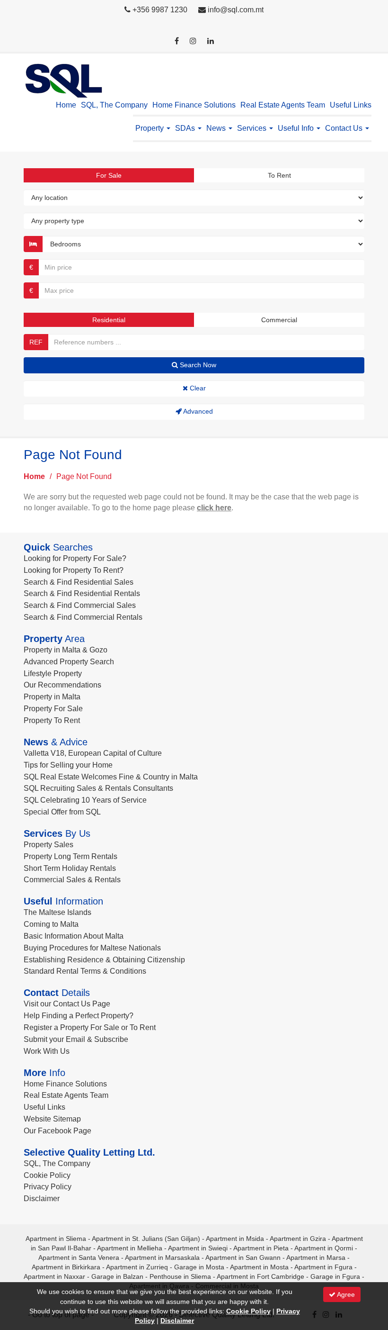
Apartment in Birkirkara (66, 1267)
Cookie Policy (47, 1175)
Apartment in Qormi (323, 1248)
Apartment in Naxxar (54, 1276)
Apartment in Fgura (323, 1267)
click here (214, 508)
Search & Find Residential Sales (78, 582)
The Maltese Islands (57, 912)
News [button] (217, 128)
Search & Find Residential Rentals (82, 593)
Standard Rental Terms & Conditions (85, 971)
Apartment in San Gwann (243, 1257)
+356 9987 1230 (159, 10)
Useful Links (350, 105)
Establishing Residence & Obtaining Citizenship (104, 960)
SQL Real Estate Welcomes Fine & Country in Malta (111, 777)
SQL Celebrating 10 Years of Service (85, 800)
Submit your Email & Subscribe (76, 1039)
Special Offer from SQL (62, 812)
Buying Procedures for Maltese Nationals (92, 948)
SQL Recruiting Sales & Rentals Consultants (98, 788)
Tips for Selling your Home (68, 765)
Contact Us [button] (344, 128)
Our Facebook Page (57, 1131)
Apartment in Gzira (298, 1238)
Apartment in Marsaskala (162, 1257)
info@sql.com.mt (236, 10)
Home (66, 105)
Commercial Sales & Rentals (72, 880)
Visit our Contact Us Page (67, 1004)
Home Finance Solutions (194, 105)
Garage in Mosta (199, 1267)
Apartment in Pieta (261, 1248)
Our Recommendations (62, 685)
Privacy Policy (47, 1187)
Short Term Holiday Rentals (70, 868)
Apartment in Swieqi (198, 1248)
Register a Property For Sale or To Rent (90, 1027)
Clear (197, 388)
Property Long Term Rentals (70, 856)
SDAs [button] (186, 128)
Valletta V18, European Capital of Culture (93, 753)
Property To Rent (52, 720)
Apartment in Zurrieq (137, 1267)
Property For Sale (53, 709)
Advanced (197, 411)
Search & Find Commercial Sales (80, 605)
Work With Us (47, 1051)
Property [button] (150, 128)
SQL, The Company (114, 105)
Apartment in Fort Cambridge (260, 1276)
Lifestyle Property (53, 674)
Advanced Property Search (69, 662)
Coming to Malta (51, 924)
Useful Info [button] (297, 128)
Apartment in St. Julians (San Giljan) (146, 1238)
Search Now (197, 365)
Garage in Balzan (117, 1276)
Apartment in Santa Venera (78, 1257)
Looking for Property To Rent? (73, 570)
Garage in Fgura (335, 1276)
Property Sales (48, 845)
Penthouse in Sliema (180, 1276)
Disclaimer (42, 1198)
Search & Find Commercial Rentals (83, 617)
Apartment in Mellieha (129, 1248)
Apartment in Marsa (315, 1257)
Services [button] (252, 128)
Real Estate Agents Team (282, 105)
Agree (345, 1294)
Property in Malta (52, 697)
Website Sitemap (52, 1119)
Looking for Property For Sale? (75, 558)
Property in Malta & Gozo (65, 650)
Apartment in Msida (235, 1238)
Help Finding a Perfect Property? (78, 1016)
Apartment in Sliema (56, 1238)
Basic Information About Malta (73, 936)
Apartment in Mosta (259, 1267)
